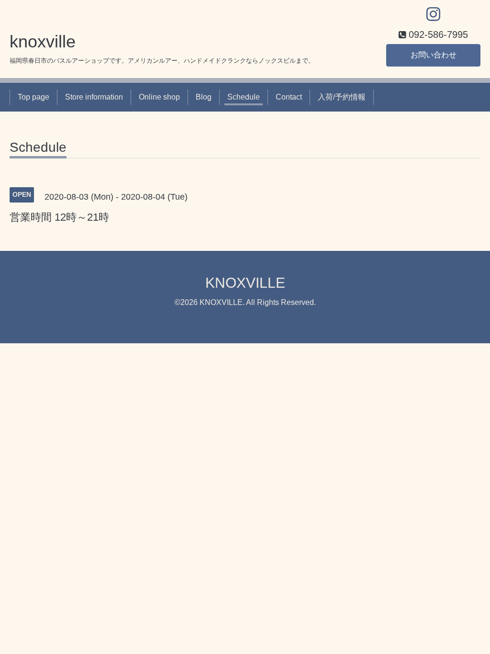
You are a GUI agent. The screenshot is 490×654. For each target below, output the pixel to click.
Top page (33, 97)
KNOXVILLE (245, 283)
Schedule (243, 97)
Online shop (159, 97)
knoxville (43, 41)
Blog (204, 97)
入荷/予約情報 (342, 97)
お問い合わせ (434, 55)
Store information (94, 97)
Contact (289, 97)
